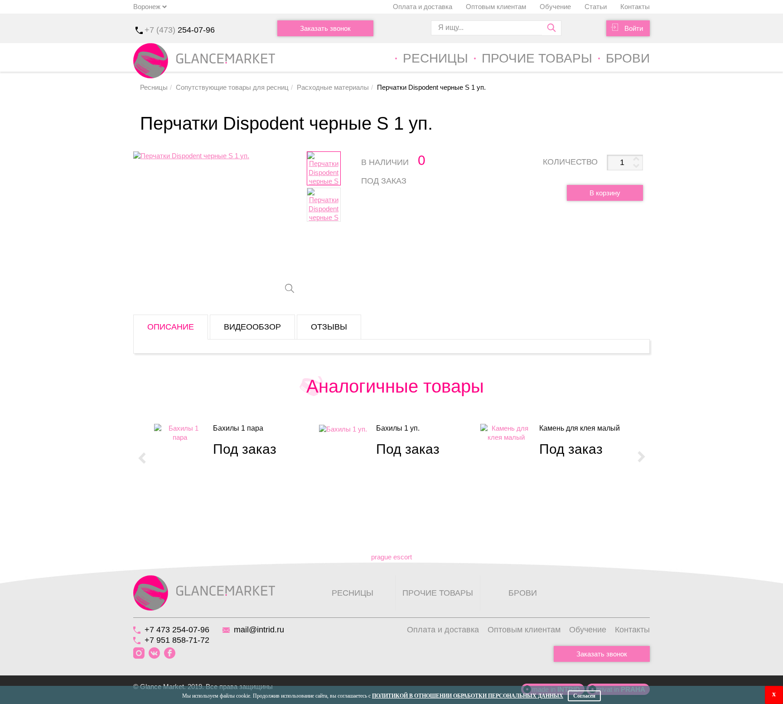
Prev (142, 457)
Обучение (555, 6)
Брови (628, 58)
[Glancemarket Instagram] (139, 653)
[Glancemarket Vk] (154, 653)
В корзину (605, 193)
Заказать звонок (325, 28)
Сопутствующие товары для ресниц (232, 87)
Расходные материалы (333, 87)
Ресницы (435, 58)
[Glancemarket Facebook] (169, 653)
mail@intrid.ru (259, 629)
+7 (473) (180, 29)
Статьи (596, 6)
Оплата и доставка (422, 6)
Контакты (635, 6)
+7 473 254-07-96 (177, 629)
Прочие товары (537, 58)
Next (641, 457)
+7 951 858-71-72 (177, 640)
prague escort (391, 557)
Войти (633, 28)
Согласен (584, 696)
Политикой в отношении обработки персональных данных (467, 696)
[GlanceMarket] (204, 592)
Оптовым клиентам (496, 6)
